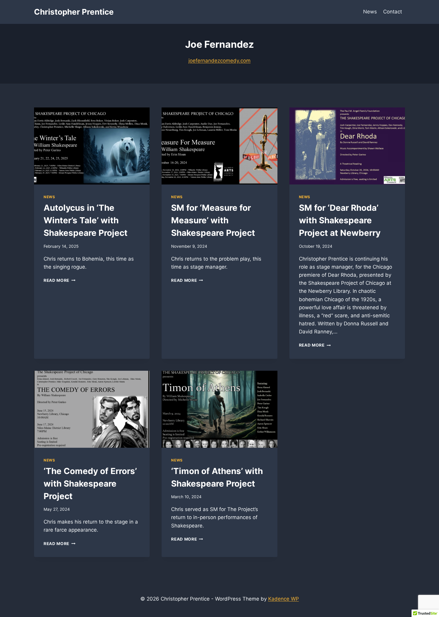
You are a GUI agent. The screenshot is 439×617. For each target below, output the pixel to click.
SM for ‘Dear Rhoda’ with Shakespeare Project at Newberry (339, 220)
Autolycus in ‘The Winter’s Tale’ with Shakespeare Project (86, 220)
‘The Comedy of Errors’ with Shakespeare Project (90, 483)
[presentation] (92, 145)
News (370, 12)
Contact (392, 12)
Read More (60, 280)
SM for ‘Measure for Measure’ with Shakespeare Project (213, 220)
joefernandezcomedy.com (219, 61)
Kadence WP (283, 599)
